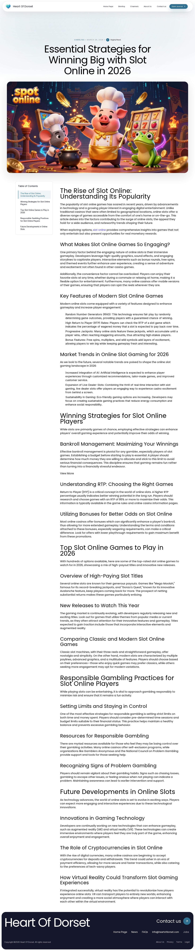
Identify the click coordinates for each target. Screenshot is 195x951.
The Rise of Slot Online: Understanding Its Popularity (32, 194)
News (134, 932)
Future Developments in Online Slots (33, 227)
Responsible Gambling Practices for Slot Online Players (34, 219)
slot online (99, 229)
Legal (187, 942)
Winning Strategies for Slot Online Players (35, 202)
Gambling (79, 40)
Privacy (170, 942)
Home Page (120, 932)
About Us (160, 942)
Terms (179, 942)
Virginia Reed (115, 40)
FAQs (145, 932)
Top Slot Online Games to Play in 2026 (34, 211)
